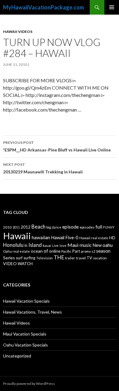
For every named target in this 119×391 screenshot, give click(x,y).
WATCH (25, 263)
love (63, 245)
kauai (47, 245)
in (25, 245)
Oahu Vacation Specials (25, 344)
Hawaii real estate (93, 238)
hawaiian (41, 237)
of (46, 251)
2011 (16, 227)
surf (19, 257)
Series (9, 257)
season (103, 251)
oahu (108, 245)
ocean (37, 251)
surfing (29, 258)
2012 (26, 227)
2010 (7, 227)
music (86, 245)
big (48, 227)
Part (76, 251)
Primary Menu (111, 7)
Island (35, 245)
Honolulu (13, 245)
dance (56, 227)
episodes (87, 227)
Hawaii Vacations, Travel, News (32, 312)
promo (86, 251)
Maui (73, 245)
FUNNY (108, 227)
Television (44, 258)
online (54, 251)
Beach (38, 226)
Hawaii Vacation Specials (26, 301)
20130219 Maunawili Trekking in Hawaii (43, 168)
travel (81, 258)
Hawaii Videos (17, 31)
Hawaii (17, 235)
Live (55, 245)
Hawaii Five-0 (64, 237)
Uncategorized (17, 355)
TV (89, 257)
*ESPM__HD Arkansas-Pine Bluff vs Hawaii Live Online (57, 146)
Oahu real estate (16, 251)
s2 (93, 251)
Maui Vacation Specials (24, 333)
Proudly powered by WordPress (29, 383)
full (99, 226)
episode (70, 226)
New (97, 245)
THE (59, 257)
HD (112, 237)
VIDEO (10, 263)
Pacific (66, 251)
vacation (100, 258)
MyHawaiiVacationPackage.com (43, 7)
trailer (70, 258)
